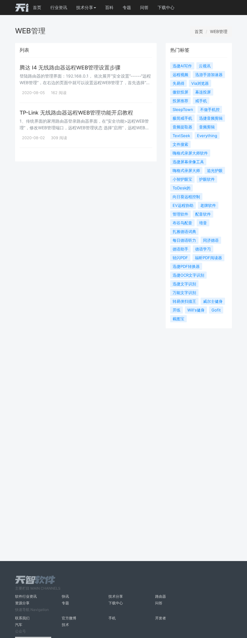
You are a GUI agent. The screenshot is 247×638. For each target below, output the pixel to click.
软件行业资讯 (26, 596)
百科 (109, 7)
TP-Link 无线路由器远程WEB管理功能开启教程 (76, 112)
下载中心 (166, 7)
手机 (112, 618)
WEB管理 (218, 31)
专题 (127, 7)
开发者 (160, 618)
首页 (37, 7)
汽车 (18, 624)
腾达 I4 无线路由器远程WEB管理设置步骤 (70, 67)
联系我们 (22, 618)
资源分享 (22, 603)
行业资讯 (58, 7)
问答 (144, 7)
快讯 (65, 596)
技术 (65, 624)
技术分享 (115, 596)
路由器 (160, 596)
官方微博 (69, 618)
